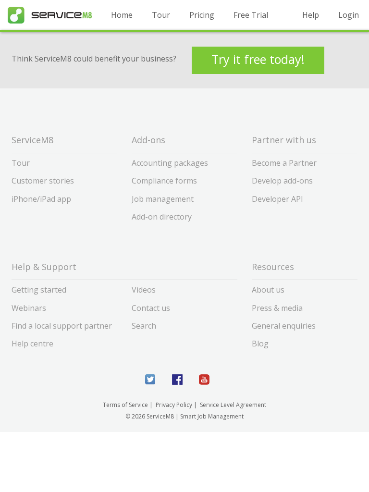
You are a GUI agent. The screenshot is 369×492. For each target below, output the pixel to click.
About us (268, 289)
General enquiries (284, 325)
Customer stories (43, 180)
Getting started (39, 289)
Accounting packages (170, 163)
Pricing (201, 15)
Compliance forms (164, 180)
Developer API (277, 199)
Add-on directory (162, 216)
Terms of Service (125, 405)
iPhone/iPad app (41, 199)
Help (310, 15)
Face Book (177, 379)
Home (122, 15)
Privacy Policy (174, 405)
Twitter (150, 379)
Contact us (151, 308)
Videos (144, 289)
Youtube (204, 379)
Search (144, 325)
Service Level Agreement (233, 405)
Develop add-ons (282, 180)
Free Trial (251, 15)
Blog (260, 343)
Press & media (277, 308)
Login (348, 15)
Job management (163, 199)
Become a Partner (284, 163)
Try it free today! (258, 59)
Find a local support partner (62, 325)
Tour (161, 15)
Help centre (32, 343)
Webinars (29, 308)
